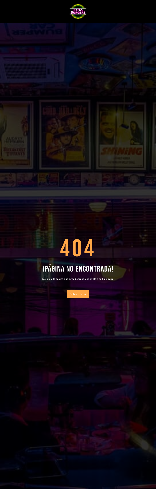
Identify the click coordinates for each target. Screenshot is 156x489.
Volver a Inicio (78, 294)
